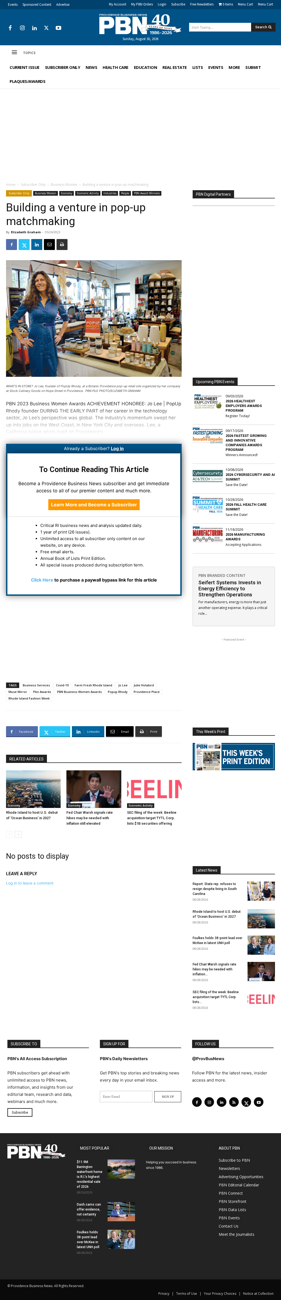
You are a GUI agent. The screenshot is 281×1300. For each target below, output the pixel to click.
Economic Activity (88, 193)
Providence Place (147, 692)
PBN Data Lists (232, 1209)
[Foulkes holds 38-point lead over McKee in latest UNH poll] (261, 945)
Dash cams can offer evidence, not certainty (89, 1209)
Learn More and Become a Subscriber (94, 504)
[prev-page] (9, 834)
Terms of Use (186, 1293)
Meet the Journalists (236, 1234)
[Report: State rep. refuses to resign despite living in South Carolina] (261, 891)
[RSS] (234, 1102)
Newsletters (229, 1168)
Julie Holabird (144, 685)
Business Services (36, 685)
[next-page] (18, 834)
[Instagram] (22, 28)
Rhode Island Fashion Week (29, 698)
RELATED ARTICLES (26, 759)
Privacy (163, 1293)
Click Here (42, 580)
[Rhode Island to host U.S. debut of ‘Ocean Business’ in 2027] (33, 789)
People (125, 193)
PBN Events (229, 1217)
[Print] (62, 244)
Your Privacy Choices (220, 1293)
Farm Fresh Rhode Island (93, 685)
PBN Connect (231, 1192)
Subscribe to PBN (234, 1160)
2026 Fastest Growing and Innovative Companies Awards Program (246, 443)
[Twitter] (46, 28)
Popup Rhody (118, 692)
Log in (117, 448)
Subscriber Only (33, 184)
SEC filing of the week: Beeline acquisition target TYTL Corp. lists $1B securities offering (151, 818)
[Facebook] (10, 28)
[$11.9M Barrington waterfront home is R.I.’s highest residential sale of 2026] (121, 1168)
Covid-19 (62, 685)
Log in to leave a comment (30, 883)
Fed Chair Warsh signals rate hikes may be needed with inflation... (214, 969)
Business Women (64, 184)
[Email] (49, 244)
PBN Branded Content (222, 575)
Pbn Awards (42, 692)
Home (11, 184)
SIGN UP (168, 1096)
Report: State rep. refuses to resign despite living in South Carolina (215, 889)
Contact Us (228, 1225)
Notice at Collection (258, 1293)
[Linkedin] (34, 28)
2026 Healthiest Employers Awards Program (244, 405)
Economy (66, 193)
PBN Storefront (232, 1201)
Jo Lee (123, 685)
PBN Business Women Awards (79, 692)
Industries (109, 193)
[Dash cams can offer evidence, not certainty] (121, 1211)
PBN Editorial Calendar (239, 1184)
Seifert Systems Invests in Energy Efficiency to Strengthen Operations (229, 588)
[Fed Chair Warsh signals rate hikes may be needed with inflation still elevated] (93, 789)
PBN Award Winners (147, 193)
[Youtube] (58, 28)
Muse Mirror (18, 692)
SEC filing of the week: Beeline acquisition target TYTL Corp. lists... (216, 997)
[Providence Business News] (140, 24)
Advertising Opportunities (241, 1176)
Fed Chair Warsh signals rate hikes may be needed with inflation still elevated (89, 818)
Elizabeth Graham (26, 232)
